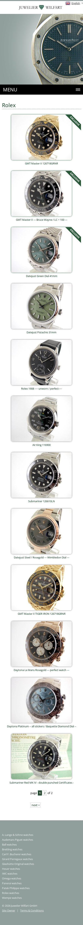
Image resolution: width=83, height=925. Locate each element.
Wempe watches (12, 898)
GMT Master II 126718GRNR (41, 163)
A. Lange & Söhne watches (17, 835)
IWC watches (9, 873)
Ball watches (9, 844)
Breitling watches (12, 849)
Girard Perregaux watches (17, 859)
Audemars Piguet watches (17, 839)
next (34, 805)
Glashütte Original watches (18, 864)
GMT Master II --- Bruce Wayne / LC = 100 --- (41, 220)
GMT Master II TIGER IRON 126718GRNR (41, 614)
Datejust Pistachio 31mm (41, 332)
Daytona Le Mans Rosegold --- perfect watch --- (41, 670)
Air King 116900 (41, 445)
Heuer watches (11, 869)
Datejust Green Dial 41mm (41, 276)
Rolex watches (10, 893)
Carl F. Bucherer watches (16, 854)
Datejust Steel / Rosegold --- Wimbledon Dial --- (41, 557)
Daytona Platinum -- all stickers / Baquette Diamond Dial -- (41, 726)
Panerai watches (12, 883)
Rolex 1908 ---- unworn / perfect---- (41, 388)
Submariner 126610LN (41, 501)
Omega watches (11, 878)
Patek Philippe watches (16, 888)
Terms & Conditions (32, 910)
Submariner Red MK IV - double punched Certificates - (41, 782)
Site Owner (8, 910)
